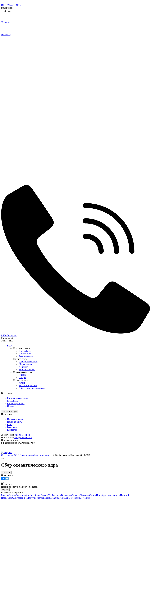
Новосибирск (113, 495)
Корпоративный (27, 369)
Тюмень (66, 498)
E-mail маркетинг (15, 403)
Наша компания (15, 419)
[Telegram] (7, 478)
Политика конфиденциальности (36, 455)
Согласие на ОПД (10, 455)
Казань (12, 495)
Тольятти (84, 495)
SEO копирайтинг (28, 385)
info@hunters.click (23, 437)
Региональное (26, 356)
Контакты (12, 430)
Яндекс (22, 375)
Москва (5, 495)
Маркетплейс (25, 364)
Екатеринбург (23, 495)
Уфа (50, 495)
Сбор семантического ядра (32, 388)
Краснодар (56, 498)
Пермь (47, 498)
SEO (9, 345)
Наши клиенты (14, 422)
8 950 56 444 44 (9, 335)
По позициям (25, 353)
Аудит (22, 383)
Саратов (76, 495)
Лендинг (23, 367)
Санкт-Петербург (98, 495)
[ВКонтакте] (3, 478)
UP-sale (10, 406)
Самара (44, 495)
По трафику (25, 351)
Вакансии (12, 427)
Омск (14, 498)
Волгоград (66, 495)
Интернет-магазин (28, 361)
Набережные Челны (80, 498)
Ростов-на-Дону (25, 498)
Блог (9, 424)
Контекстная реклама (17, 398)
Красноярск (38, 498)
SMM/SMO (12, 401)
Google (22, 377)
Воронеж (56, 495)
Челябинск (35, 495)
